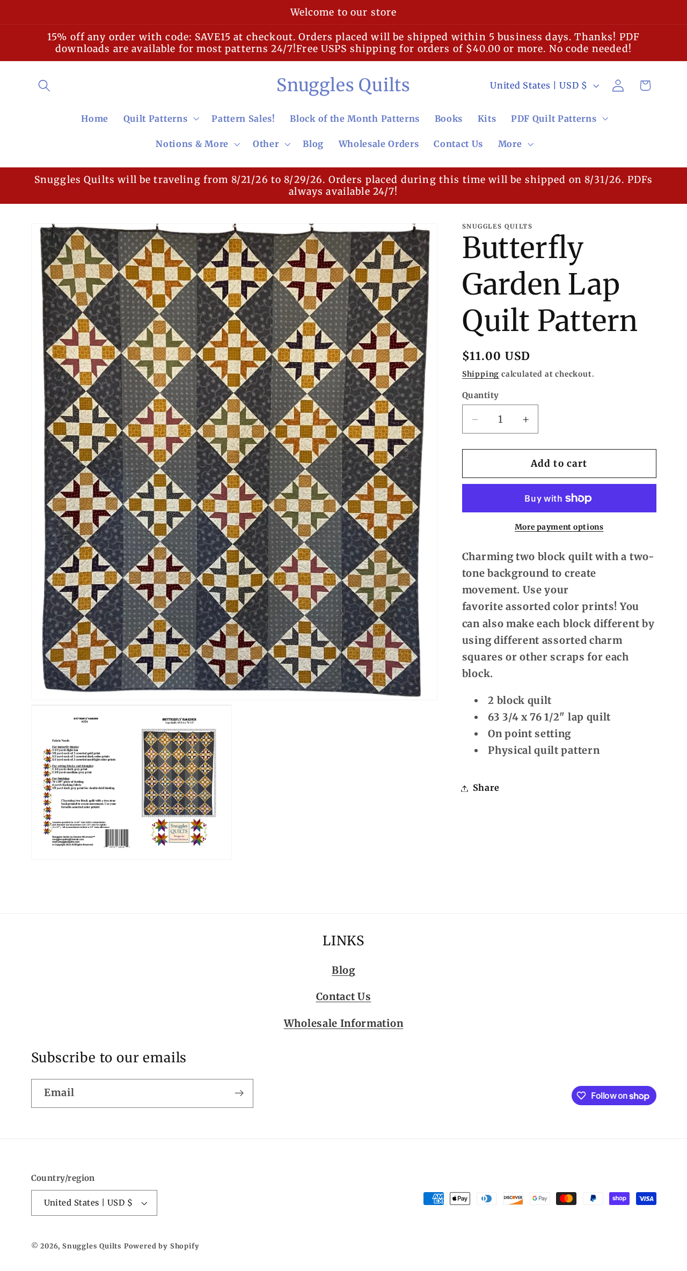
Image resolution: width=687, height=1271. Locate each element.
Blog (343, 970)
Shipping (480, 374)
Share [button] (486, 788)
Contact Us (343, 996)
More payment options (559, 527)
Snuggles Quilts (92, 1246)
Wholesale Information (344, 1023)
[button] (45, 85)
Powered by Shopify (162, 1246)
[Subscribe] (239, 1093)
